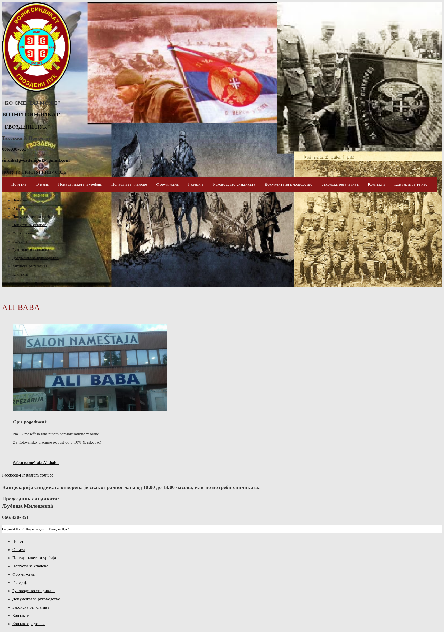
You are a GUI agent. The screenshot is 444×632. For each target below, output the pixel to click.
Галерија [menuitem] (20, 582)
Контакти (376, 184)
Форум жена (167, 184)
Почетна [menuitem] (19, 541)
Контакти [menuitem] (21, 615)
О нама (42, 184)
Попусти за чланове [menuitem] (30, 566)
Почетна (18, 184)
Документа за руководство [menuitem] (36, 599)
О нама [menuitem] (18, 549)
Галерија (196, 184)
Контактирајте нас (410, 184)
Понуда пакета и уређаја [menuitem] (34, 558)
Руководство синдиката (234, 184)
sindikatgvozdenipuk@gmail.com (36, 160)
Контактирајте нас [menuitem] (28, 623)
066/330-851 (14, 149)
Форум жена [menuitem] (23, 574)
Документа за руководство (288, 184)
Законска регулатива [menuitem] (30, 607)
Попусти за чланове (129, 184)
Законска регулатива (340, 184)
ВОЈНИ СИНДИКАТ (31, 114)
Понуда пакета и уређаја (80, 184)
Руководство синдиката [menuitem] (33, 591)
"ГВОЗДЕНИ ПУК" (26, 127)
